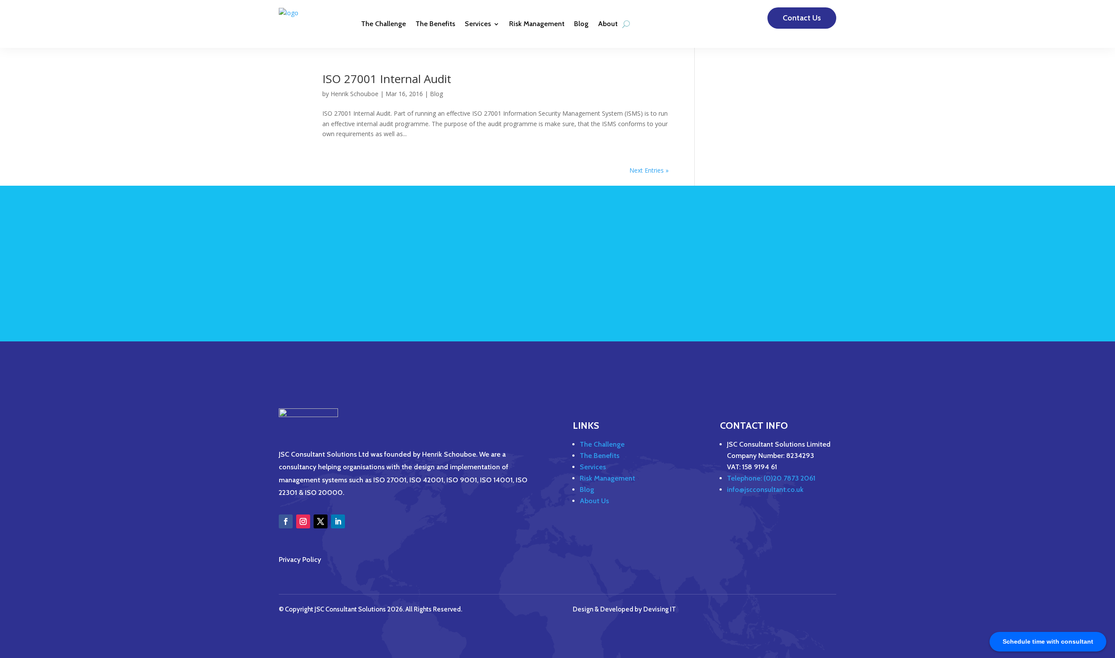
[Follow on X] (321, 521)
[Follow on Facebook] (286, 521)
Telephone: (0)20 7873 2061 (771, 478)
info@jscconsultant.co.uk (765, 489)
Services (478, 24)
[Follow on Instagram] (303, 521)
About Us (594, 501)
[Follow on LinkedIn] (338, 521)
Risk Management (536, 24)
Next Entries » (649, 170)
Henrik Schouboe (354, 94)
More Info (804, 272)
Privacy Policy (300, 559)
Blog (581, 24)
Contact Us (802, 18)
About (608, 24)
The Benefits (435, 24)
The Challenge (383, 24)
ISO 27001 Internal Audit (386, 79)
